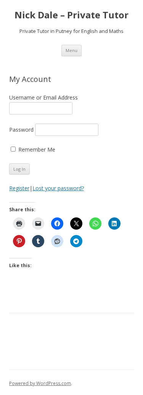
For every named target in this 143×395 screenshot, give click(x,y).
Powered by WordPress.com (40, 383)
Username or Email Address (43, 97)
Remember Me (36, 149)
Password (21, 129)
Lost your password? (58, 188)
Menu (71, 50)
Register (19, 188)
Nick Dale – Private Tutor (71, 15)
